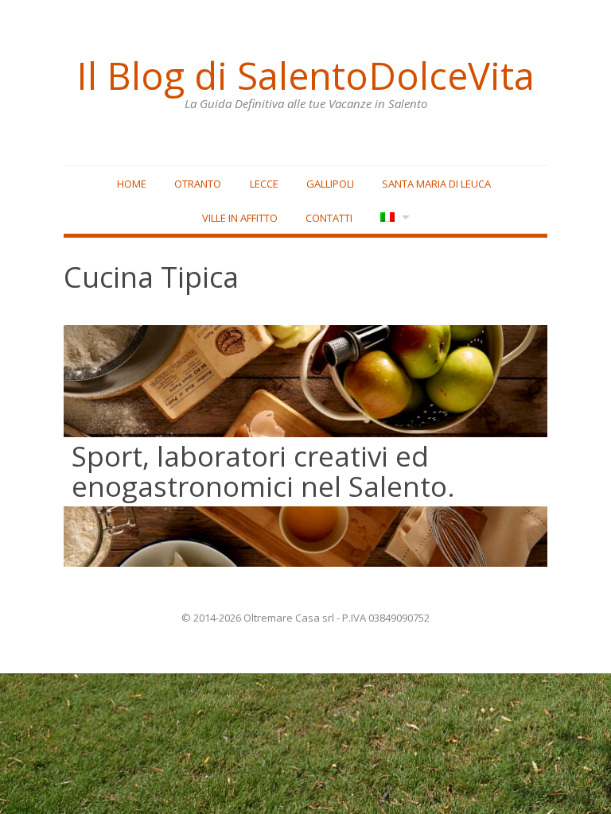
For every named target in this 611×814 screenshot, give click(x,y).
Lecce (264, 183)
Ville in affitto (240, 218)
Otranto (197, 183)
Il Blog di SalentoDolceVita (305, 75)
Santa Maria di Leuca (436, 183)
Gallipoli (330, 183)
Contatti (329, 218)
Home (131, 183)
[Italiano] (393, 218)
